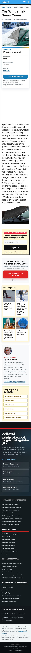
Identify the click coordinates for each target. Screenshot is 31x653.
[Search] (28, 2)
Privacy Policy (6, 593)
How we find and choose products (12, 572)
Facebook (5, 614)
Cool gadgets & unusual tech (10, 504)
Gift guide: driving (10, 413)
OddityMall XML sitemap (9, 601)
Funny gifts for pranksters (9, 554)
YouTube (13, 617)
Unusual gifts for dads (8, 542)
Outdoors (9, 7)
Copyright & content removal (10, 598)
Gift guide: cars (9, 400)
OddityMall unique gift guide (10, 534)
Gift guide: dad (9, 409)
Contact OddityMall (7, 587)
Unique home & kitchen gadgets (11, 507)
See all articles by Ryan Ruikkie (14, 382)
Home (3, 7)
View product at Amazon (15, 76)
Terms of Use (5, 590)
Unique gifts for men (8, 536)
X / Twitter (13, 614)
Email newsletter (7, 620)
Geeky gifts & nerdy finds (9, 513)
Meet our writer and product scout (12, 575)
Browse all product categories (10, 524)
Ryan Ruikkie (7, 19)
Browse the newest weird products (12, 563)
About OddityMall (7, 569)
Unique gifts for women (9, 539)
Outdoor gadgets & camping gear (11, 515)
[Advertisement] (15, 106)
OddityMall (8, 433)
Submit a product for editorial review (12, 577)
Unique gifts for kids (8, 548)
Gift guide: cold (9, 404)
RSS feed (20, 617)
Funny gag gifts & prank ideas (11, 510)
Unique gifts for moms (8, 545)
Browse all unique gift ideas (13, 417)
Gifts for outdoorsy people (9, 551)
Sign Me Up (16, 248)
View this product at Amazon (15, 274)
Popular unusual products (9, 566)
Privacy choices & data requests (11, 595)
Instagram (5, 617)
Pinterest (21, 614)
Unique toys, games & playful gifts (12, 518)
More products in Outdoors (13, 396)
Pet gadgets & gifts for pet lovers (11, 521)
